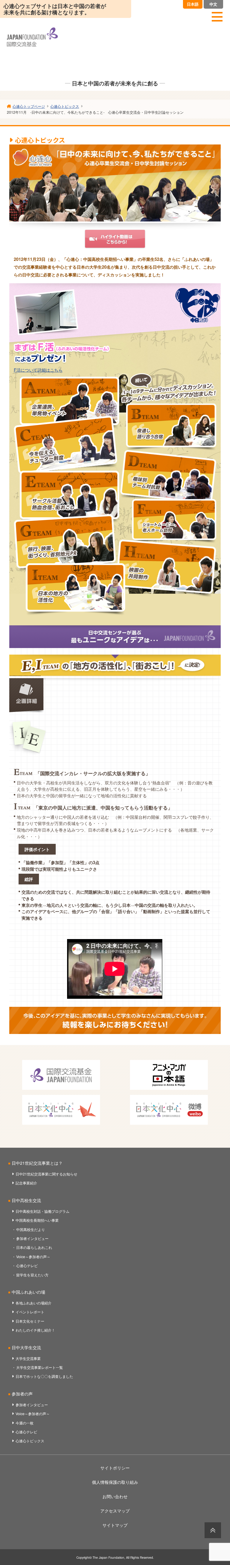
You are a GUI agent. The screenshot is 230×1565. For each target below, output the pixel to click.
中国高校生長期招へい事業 (37, 1220)
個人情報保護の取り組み (115, 1482)
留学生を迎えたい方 (32, 1274)
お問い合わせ (115, 1496)
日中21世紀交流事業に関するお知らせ (46, 1173)
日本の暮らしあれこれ (34, 1247)
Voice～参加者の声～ (33, 1256)
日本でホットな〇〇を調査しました (44, 1376)
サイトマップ (115, 1525)
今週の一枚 (25, 1422)
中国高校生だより (30, 1229)
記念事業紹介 (26, 1182)
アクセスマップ (115, 1511)
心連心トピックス (30, 1440)
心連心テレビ (27, 1265)
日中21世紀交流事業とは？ (37, 1163)
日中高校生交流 (26, 1200)
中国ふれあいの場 (28, 1292)
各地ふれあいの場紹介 (34, 1302)
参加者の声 (22, 1394)
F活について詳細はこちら (38, 370)
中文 (213, 4)
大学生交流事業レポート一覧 (39, 1367)
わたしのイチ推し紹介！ (35, 1329)
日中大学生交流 (26, 1347)
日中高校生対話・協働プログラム (42, 1211)
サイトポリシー (115, 1468)
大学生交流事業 (28, 1358)
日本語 (193, 4)
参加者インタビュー (32, 1238)
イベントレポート (30, 1311)
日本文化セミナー (30, 1321)
